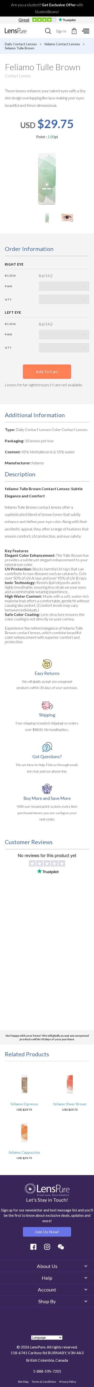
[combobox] (48, 30)
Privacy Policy (67, 1381)
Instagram (47, 1247)
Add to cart (47, 371)
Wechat (61, 1247)
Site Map (23, 1381)
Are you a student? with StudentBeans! (47, 8)
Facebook (33, 1247)
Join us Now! (47, 1231)
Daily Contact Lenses (21, 44)
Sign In (61, 31)
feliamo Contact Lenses (62, 44)
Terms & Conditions (44, 1381)
